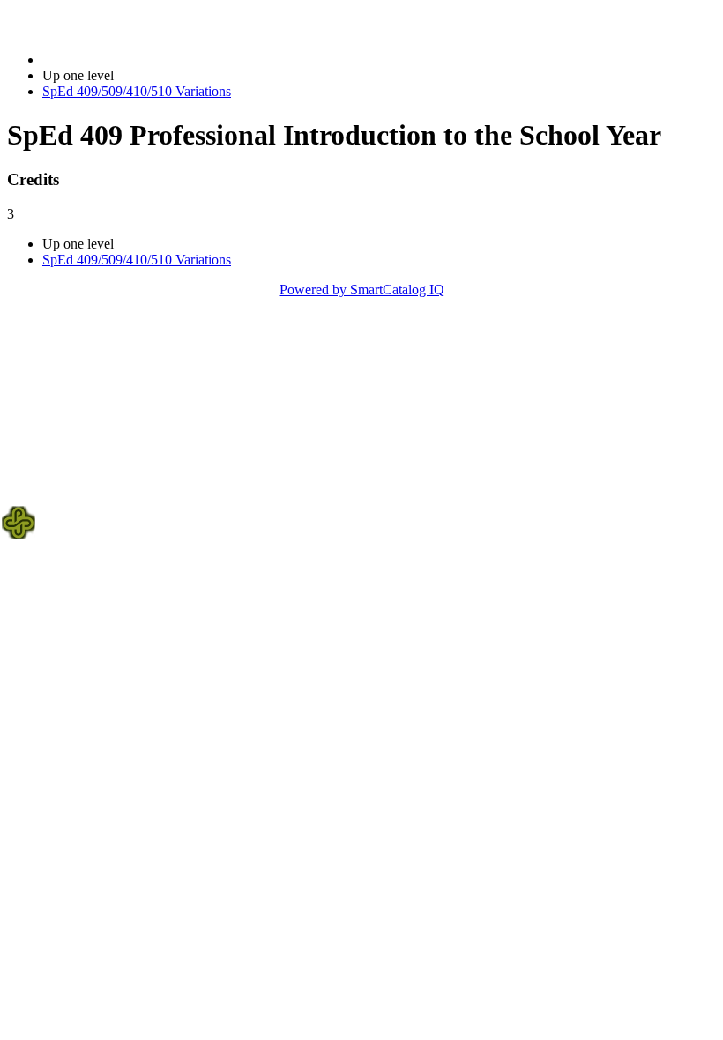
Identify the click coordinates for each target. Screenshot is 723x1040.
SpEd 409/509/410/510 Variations (136, 91)
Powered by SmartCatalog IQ (362, 289)
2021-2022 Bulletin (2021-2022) (133, 59)
